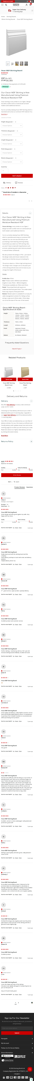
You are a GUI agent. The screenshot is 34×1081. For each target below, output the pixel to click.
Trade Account (8, 1)
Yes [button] (13, 527)
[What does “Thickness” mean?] (17, 130)
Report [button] (16, 527)
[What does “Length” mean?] (15, 139)
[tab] (19, 487)
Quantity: (4, 167)
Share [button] (20, 527)
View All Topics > (17, 349)
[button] (4, 73)
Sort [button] (9, 482)
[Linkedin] (12, 187)
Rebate (7, 158)
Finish (7, 149)
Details (5, 213)
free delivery (11, 405)
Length (7, 140)
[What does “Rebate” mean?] (15, 157)
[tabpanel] (9, 375)
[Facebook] (6, 187)
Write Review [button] (17, 475)
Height (7, 122)
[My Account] (26, 5)
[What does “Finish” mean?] (14, 148)
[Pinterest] (15, 187)
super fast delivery (10, 415)
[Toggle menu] (2, 5)
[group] (17, 461)
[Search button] (6, 5)
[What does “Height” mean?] (15, 121)
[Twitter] (10, 187)
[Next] (32, 11)
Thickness (8, 131)
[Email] (8, 187)
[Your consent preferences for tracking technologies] (31, 1079)
